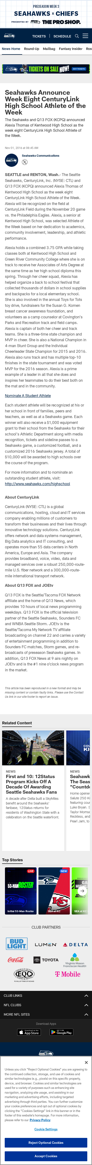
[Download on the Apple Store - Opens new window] (29, 1033)
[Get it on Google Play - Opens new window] (61, 1034)
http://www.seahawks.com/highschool (37, 483)
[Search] (77, 36)
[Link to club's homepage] (9, 34)
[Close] (86, 1062)
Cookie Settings (46, 1129)
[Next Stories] (82, 891)
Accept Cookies (46, 1156)
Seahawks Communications (40, 155)
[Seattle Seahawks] (46, 1054)
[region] (46, 1110)
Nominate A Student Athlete (28, 395)
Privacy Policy (40, 1120)
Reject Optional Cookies (46, 1142)
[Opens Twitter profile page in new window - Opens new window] (25, 162)
